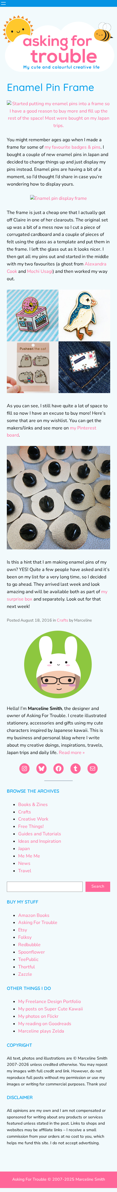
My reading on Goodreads (44, 1024)
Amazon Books (33, 915)
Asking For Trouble (37, 922)
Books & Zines (33, 804)
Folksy (25, 937)
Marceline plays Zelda (41, 1031)
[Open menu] (3, 3)
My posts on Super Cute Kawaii (50, 1009)
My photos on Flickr (38, 1016)
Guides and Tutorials (39, 834)
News (24, 863)
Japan (24, 849)
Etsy (22, 930)
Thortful (26, 967)
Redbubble (29, 945)
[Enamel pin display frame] (58, 198)
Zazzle (25, 974)
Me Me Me (29, 856)
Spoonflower (31, 952)
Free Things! (31, 826)
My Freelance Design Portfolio (49, 1001)
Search (97, 886)
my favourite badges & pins (73, 147)
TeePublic (28, 959)
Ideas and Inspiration (39, 841)
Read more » (72, 752)
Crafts (62, 620)
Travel (24, 871)
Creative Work (33, 819)
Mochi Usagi (40, 271)
